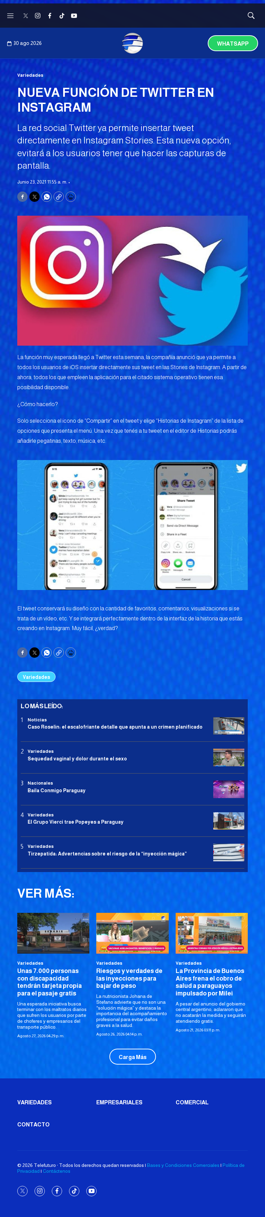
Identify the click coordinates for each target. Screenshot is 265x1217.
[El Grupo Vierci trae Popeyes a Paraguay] (228, 821)
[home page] (132, 43)
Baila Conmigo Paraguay (57, 790)
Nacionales (40, 783)
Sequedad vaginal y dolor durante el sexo (77, 758)
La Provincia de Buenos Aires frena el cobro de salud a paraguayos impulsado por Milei (210, 982)
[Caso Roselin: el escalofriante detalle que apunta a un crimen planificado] (228, 726)
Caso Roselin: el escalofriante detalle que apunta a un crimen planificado (115, 727)
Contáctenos (56, 1171)
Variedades (30, 75)
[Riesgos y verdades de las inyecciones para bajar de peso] (132, 933)
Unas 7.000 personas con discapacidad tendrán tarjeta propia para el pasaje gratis (49, 982)
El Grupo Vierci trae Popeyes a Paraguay (76, 822)
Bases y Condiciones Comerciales (183, 1165)
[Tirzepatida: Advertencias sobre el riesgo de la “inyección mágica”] (228, 852)
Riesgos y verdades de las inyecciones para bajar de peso (129, 978)
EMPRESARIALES (119, 1102)
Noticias (37, 719)
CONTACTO (33, 1124)
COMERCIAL (192, 1102)
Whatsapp (233, 44)
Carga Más (133, 1057)
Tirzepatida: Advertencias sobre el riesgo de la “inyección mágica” (107, 853)
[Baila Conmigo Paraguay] (228, 789)
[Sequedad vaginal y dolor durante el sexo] (228, 757)
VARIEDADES (34, 1102)
